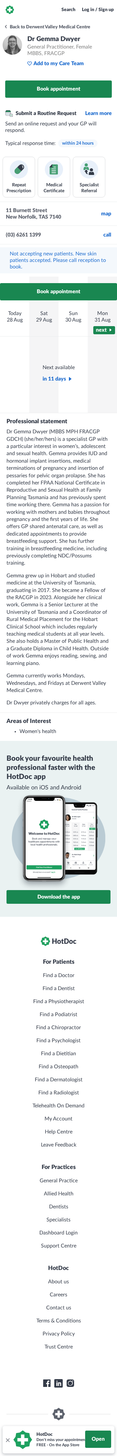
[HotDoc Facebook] (47, 1383)
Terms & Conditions (58, 1320)
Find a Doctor (58, 975)
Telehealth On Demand (58, 1105)
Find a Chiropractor (58, 1027)
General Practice (59, 1180)
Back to (49, 27)
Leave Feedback (58, 1144)
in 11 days (54, 379)
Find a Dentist (59, 988)
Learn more (98, 113)
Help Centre (58, 1131)
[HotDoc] (10, 10)
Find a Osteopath (58, 1066)
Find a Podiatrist (58, 1014)
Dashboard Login (58, 1232)
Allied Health (58, 1193)
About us (58, 1281)
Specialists (58, 1219)
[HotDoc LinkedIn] (58, 1383)
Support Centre (58, 1245)
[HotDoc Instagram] (70, 1383)
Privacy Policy (59, 1333)
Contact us (58, 1307)
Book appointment (58, 89)
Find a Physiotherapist (58, 1001)
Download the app (58, 897)
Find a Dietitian (58, 1053)
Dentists (58, 1206)
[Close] (7, 1440)
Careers (58, 1294)
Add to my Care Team (58, 63)
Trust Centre (59, 1346)
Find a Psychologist (58, 1040)
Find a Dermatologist (59, 1079)
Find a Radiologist (58, 1092)
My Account (58, 1118)
